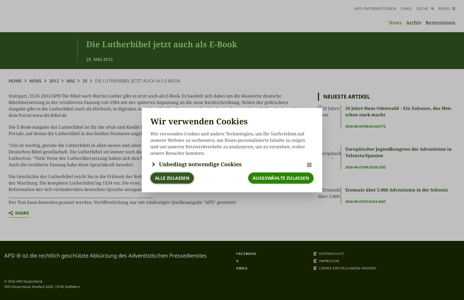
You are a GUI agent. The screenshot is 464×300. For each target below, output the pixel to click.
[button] (232, 164)
